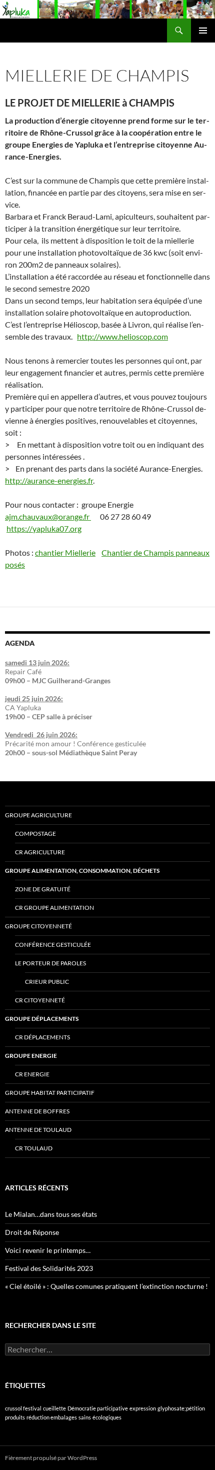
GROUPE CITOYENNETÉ (38, 926)
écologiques (107, 1417)
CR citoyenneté (40, 1000)
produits (15, 1417)
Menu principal (203, 31)
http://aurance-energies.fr (49, 480)
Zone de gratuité (42, 889)
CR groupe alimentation (54, 907)
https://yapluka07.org (44, 528)
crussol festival (23, 1408)
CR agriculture (40, 852)
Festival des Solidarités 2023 (49, 1268)
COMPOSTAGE (35, 833)
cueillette (54, 1408)
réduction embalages (51, 1417)
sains (84, 1417)
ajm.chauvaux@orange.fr (48, 516)
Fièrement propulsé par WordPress (51, 1457)
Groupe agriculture (38, 815)
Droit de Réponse (32, 1232)
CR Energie (32, 1074)
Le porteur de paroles (50, 963)
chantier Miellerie (65, 552)
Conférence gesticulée (53, 944)
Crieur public (47, 981)
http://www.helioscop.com (122, 336)
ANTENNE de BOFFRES (37, 1111)
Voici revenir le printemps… (47, 1250)
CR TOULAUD (33, 1148)
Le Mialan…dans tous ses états (51, 1214)
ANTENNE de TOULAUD (38, 1129)
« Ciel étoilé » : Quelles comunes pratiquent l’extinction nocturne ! (106, 1286)
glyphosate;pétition (181, 1408)
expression (143, 1408)
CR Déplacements (42, 1037)
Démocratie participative (98, 1408)
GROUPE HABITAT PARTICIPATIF (49, 1092)
